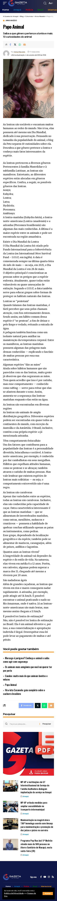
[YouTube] (44, 877)
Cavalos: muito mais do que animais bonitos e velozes (25, 677)
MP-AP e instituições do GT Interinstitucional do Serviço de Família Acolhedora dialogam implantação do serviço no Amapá (36, 787)
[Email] (24, 44)
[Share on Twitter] (15, 44)
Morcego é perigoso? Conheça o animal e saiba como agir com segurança (26, 659)
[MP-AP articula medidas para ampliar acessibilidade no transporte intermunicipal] (10, 806)
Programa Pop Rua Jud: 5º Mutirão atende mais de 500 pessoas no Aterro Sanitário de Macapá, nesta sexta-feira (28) (36, 846)
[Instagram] (49, 877)
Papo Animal (11, 685)
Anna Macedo (11, 20)
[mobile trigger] (5, 3)
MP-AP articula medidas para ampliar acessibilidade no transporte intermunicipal (34, 806)
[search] (45, 3)
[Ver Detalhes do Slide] (28, 754)
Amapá (26, 796)
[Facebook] (41, 877)
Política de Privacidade (13, 893)
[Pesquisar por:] (23, 724)
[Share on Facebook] (10, 44)
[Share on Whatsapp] (20, 44)
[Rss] (53, 877)
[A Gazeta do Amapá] (17, 3)
